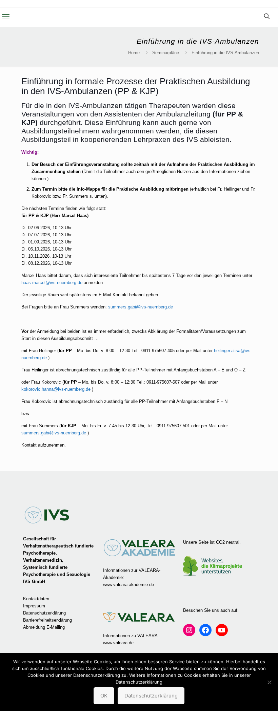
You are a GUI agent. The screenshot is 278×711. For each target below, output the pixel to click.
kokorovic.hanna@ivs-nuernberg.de (56, 389)
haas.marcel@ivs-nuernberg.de (51, 282)
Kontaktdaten (36, 598)
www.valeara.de (118, 642)
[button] (6, 17)
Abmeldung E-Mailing (44, 627)
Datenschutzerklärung (44, 613)
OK (103, 695)
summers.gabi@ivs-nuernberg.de (140, 306)
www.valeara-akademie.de (128, 584)
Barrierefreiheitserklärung (47, 620)
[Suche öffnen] (266, 16)
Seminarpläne (165, 52)
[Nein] (269, 682)
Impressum (34, 605)
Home (134, 52)
